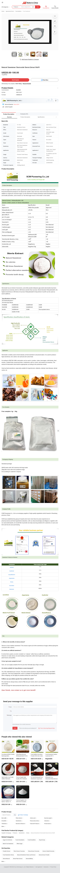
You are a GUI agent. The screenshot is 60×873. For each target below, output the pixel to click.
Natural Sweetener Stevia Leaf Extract (26, 855)
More (3, 861)
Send (15, 728)
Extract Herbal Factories (48, 851)
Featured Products (34, 823)
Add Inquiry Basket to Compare (30, 59)
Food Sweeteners (26, 11)
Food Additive (18, 11)
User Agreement (38, 866)
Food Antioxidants (19, 840)
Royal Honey (42, 840)
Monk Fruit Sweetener (8, 843)
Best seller (4, 818)
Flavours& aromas (34, 821)
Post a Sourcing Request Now (46, 728)
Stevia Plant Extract (17, 858)
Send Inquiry (15, 80)
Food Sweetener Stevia (8, 855)
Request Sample (27, 83)
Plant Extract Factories (19, 851)
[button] (53, 117)
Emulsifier (4, 821)
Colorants (46, 821)
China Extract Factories (33, 851)
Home (3, 11)
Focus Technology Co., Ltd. (20, 866)
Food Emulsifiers (32, 840)
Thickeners (4, 823)
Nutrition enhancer (20, 823)
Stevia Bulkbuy (29, 858)
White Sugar (19, 843)
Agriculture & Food (10, 11)
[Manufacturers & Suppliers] (30, 2)
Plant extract (19, 818)
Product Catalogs (23, 815)
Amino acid (32, 818)
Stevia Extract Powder (44, 855)
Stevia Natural (6, 858)
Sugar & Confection (7, 840)
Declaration (46, 866)
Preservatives (47, 823)
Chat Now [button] (45, 80)
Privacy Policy (53, 866)
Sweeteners (18, 821)
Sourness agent (48, 818)
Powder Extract (6, 851)
